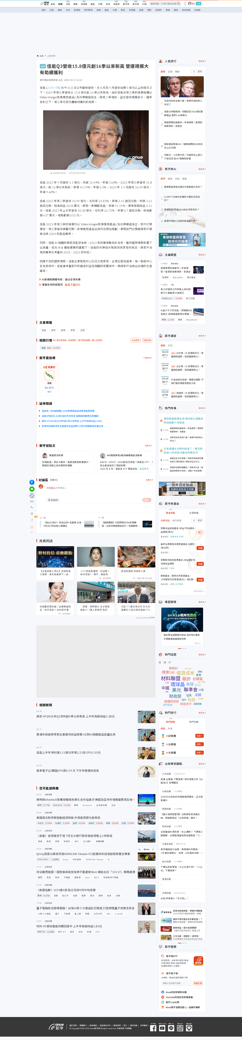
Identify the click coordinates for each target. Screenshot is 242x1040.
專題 (168, 9)
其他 (172, 568)
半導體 (172, 752)
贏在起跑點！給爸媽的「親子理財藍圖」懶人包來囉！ (80, 340)
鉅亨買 (126, 4)
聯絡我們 (117, 1025)
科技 (68, 9)
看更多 (148, 445)
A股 (172, 285)
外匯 (100, 4)
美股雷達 (174, 263)
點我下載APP (72, 284)
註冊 (198, 3)
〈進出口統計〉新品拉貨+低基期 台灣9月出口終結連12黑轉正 (62, 524)
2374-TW (53, 88)
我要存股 (147, 340)
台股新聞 (51, 55)
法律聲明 (143, 1025)
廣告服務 (93, 1025)
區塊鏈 (132, 9)
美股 (75, 4)
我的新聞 (186, 9)
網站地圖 (133, 1025)
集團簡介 (83, 1025)
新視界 (158, 9)
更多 (200, 71)
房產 (141, 9)
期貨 (123, 9)
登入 (194, 3)
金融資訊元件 (105, 1025)
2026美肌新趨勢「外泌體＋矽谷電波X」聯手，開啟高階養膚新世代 (95, 572)
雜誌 (176, 9)
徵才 (125, 1025)
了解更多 (147, 358)
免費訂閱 (198, 983)
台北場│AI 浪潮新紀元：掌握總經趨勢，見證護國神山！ (187, 368)
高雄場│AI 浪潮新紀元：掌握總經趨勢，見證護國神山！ (187, 394)
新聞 (60, 4)
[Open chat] (31, 527)
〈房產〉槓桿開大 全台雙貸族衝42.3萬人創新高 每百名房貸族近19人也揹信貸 (95, 608)
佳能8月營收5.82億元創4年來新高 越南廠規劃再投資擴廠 (70, 416)
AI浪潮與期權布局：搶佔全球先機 (61, 279)
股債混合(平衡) (177, 536)
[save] (31, 520)
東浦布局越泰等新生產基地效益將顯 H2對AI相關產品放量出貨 (72, 426)
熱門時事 (88, 9)
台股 (68, 4)
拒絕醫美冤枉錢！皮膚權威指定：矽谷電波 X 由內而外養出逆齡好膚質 (55, 608)
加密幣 (116, 4)
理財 (149, 9)
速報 (98, 9)
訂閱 (144, 4)
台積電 (172, 744)
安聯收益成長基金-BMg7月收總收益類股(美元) (177, 529)
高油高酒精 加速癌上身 (133, 571)
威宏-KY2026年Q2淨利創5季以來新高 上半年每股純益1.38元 (72, 421)
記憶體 (172, 736)
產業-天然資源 (176, 584)
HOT (173, 353)
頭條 (43, 9)
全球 (108, 4)
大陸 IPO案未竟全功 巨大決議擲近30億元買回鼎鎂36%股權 (135, 608)
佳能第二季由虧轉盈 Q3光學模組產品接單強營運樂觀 (68, 410)
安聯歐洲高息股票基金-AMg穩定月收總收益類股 (178, 561)
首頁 (53, 4)
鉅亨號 (136, 4)
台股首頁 (136, 340)
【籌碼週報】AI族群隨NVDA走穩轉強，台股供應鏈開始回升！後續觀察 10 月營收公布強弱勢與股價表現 (120, 524)
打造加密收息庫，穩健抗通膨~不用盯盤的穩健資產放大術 (187, 381)
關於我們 (73, 1025)
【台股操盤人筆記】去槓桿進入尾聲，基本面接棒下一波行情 (55, 572)
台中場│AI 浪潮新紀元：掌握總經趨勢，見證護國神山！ (187, 354)
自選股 (197, 9)
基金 (93, 4)
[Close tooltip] (55, 527)
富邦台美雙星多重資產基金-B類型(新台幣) (177, 545)
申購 (200, 548)
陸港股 (84, 4)
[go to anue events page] (185, 3)
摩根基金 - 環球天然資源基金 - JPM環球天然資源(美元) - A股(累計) (177, 577)
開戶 (200, 532)
